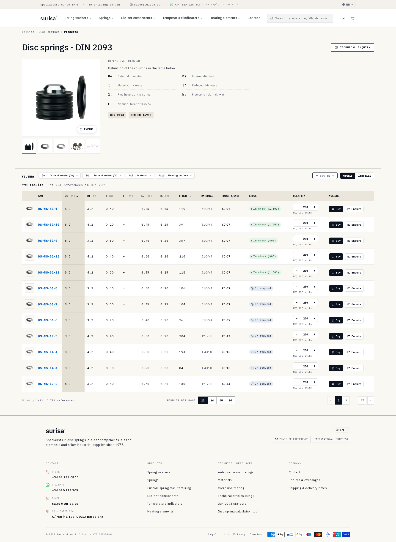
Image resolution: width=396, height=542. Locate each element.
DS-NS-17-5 (48, 336)
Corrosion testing (231, 488)
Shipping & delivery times (308, 488)
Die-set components (136, 18)
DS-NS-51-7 (48, 304)
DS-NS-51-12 (48, 256)
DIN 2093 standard (232, 503)
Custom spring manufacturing (169, 488)
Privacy (239, 534)
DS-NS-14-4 (48, 352)
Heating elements (223, 18)
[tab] (29, 146)
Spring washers (76, 18)
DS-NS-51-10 (48, 224)
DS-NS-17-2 (48, 384)
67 (362, 400)
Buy (338, 209)
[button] (300, 18)
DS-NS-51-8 (48, 288)
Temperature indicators (180, 18)
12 (202, 400)
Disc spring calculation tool (238, 511)
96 (230, 400)
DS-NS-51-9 (48, 240)
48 (221, 400)
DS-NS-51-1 (48, 209)
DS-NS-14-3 (48, 368)
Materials (225, 480)
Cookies (256, 534)
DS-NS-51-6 (48, 320)
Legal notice (218, 534)
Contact (254, 18)
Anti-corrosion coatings (236, 472)
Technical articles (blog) (236, 496)
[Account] (343, 18)
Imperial (364, 175)
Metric (347, 175)
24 (212, 400)
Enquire (356, 209)
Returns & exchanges (304, 480)
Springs (105, 18)
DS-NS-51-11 (48, 272)
